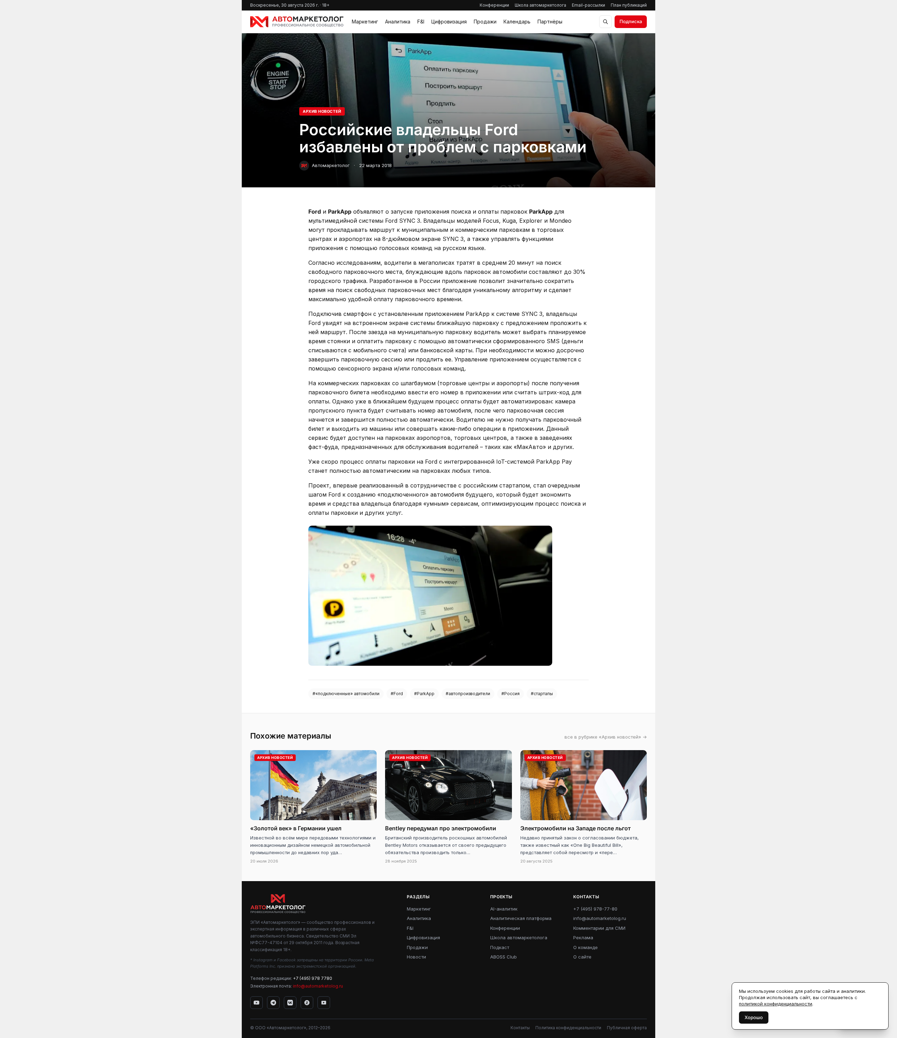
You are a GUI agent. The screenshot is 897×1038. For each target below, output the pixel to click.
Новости (416, 957)
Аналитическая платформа (521, 918)
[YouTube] (256, 1002)
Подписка (630, 21)
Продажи (485, 22)
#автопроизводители (468, 693)
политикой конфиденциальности (775, 1003)
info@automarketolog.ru (318, 986)
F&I (420, 22)
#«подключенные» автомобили (346, 693)
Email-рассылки (588, 5)
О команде (585, 947)
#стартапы (542, 693)
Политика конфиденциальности (568, 1027)
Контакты (520, 1027)
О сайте (582, 957)
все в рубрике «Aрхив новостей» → (605, 737)
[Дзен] (307, 1002)
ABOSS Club (503, 957)
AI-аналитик (504, 909)
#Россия (510, 693)
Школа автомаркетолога (540, 5)
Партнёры (549, 22)
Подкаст (499, 947)
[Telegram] (273, 1002)
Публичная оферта (627, 1027)
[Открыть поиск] (605, 21)
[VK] (290, 1002)
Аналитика (397, 22)
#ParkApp (424, 693)
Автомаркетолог (331, 165)
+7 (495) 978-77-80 (595, 909)
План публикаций (629, 5)
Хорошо (754, 1017)
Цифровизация (449, 22)
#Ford (397, 693)
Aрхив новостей (322, 111)
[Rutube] (323, 1002)
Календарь (517, 22)
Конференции (494, 5)
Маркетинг (365, 22)
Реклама (583, 937)
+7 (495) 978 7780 (312, 978)
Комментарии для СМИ (599, 928)
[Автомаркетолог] (296, 21)
